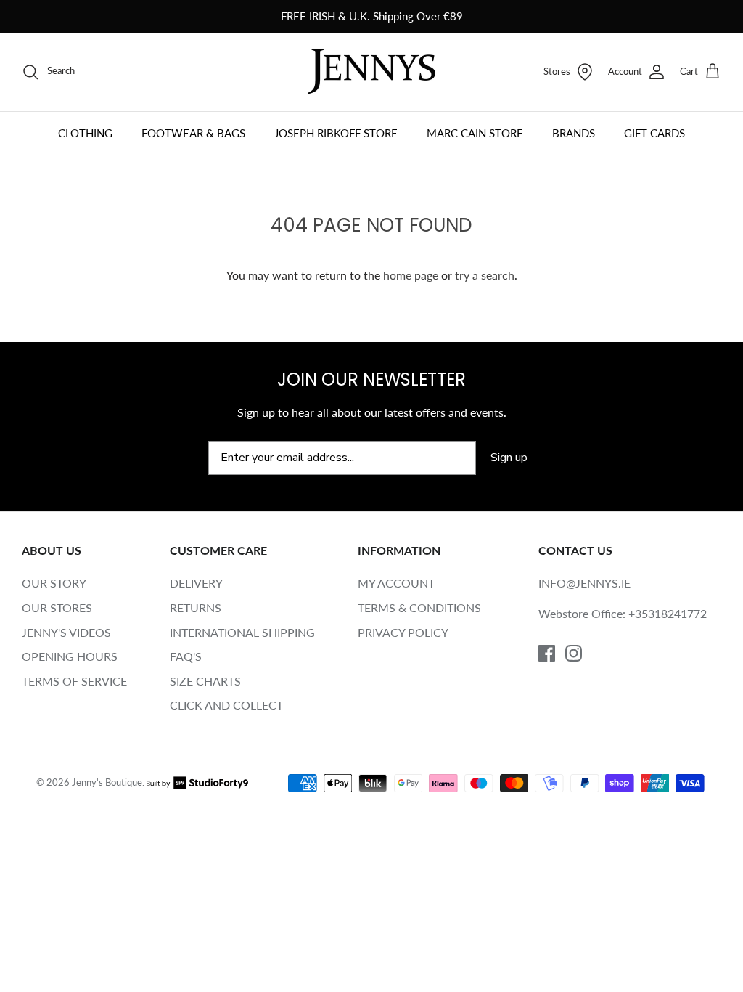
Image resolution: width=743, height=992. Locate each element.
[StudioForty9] (197, 782)
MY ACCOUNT (396, 583)
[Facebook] (546, 653)
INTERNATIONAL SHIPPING (242, 632)
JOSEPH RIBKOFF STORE (336, 132)
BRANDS (573, 132)
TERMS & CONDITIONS (419, 607)
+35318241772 (667, 613)
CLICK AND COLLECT (226, 705)
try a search (484, 275)
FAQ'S (186, 656)
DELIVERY (196, 583)
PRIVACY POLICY (403, 632)
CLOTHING (85, 132)
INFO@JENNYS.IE (584, 583)
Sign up (509, 457)
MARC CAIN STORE (475, 132)
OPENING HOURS (70, 656)
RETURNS (195, 607)
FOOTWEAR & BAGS (193, 132)
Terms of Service (74, 681)
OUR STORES (57, 607)
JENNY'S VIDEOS (66, 632)
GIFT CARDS (654, 132)
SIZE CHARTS (205, 681)
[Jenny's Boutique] (371, 71)
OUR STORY (54, 583)
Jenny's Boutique (107, 782)
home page (410, 275)
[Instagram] (573, 653)
